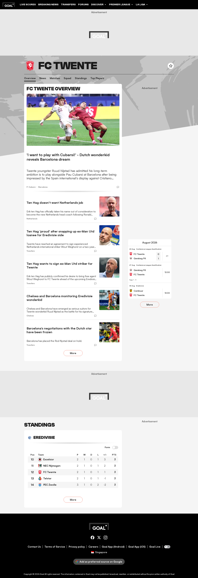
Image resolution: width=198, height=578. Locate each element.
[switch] (115, 447)
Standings (81, 78)
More (73, 353)
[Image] (73, 120)
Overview (30, 78)
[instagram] (105, 538)
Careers (93, 546)
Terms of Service (55, 546)
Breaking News (48, 4)
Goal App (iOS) (137, 546)
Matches (55, 78)
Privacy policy (77, 546)
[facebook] (92, 538)
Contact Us (34, 546)
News (42, 78)
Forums (83, 4)
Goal (42, 574)
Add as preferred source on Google (101, 561)
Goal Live (154, 546)
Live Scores (28, 4)
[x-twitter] (99, 538)
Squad (67, 78)
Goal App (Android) (113, 546)
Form (107, 447)
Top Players (97, 78)
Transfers (68, 4)
